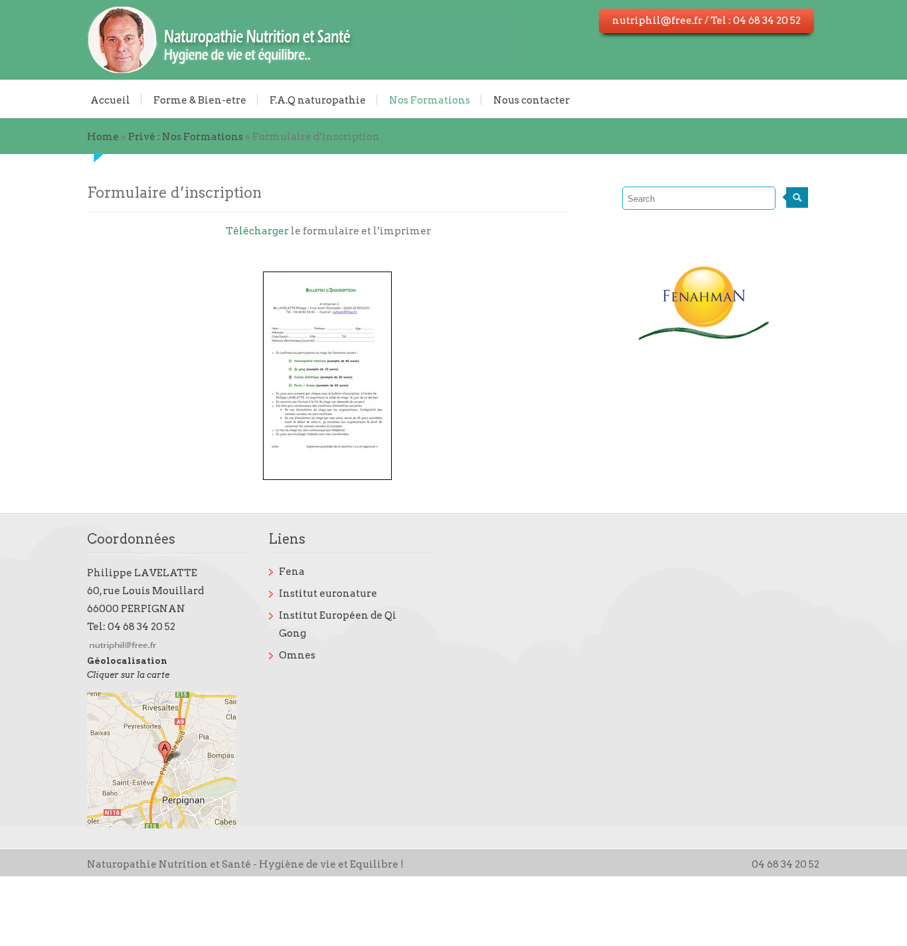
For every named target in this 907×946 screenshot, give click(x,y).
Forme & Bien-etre (199, 100)
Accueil (110, 100)
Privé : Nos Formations (185, 137)
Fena (292, 572)
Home (103, 137)
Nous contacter (531, 100)
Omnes (297, 655)
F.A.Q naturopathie (318, 100)
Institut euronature (328, 593)
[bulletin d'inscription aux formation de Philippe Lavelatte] (327, 376)
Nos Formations (429, 100)
